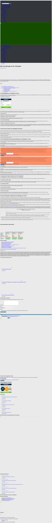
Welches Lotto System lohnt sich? (6, 243)
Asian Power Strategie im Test (7, 5)
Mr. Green (4, 51)
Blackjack (4, 17)
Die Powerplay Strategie (6, 7)
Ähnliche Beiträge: (6, 91)
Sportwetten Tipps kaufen (5, 45)
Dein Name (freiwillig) (3, 153)
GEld (5, 249)
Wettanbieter (3, 9)
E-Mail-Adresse (2, 307)
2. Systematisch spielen (6, 89)
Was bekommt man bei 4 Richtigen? (7, 246)
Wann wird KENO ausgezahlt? (6, 245)
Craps (4, 18)
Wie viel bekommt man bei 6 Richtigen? (7, 242)
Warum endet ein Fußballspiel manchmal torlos (8, 476)
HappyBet (4, 10)
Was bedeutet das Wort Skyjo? (10, 498)
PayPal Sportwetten (4, 55)
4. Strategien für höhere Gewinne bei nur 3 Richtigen (8, 88)
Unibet (4, 11)
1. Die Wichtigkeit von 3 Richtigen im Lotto (7, 86)
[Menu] (0, 2)
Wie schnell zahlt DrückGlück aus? (6, 412)
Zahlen (15, 249)
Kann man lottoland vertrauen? (6, 408)
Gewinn (7, 249)
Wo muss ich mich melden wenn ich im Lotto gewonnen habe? (10, 244)
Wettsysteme (3, 49)
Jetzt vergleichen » (6, 107)
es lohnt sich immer (11, 207)
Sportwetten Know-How (5, 8)
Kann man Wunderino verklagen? (6, 400)
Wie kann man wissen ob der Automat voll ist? (8, 404)
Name (1, 306)
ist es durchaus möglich (18, 174)
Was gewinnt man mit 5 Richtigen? (6, 247)
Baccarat (4, 16)
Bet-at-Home (5, 12)
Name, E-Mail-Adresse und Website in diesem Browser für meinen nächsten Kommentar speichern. (14, 310)
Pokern (4, 60)
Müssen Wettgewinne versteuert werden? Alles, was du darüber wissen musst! (12, 484)
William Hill (4, 53)
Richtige (13, 249)
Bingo (4, 57)
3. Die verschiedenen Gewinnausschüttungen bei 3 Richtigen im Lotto (10, 87)
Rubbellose (4, 21)
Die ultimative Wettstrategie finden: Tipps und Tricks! (9, 480)
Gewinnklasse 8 (48, 130)
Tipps (50, 181)
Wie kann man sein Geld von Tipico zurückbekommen (9, 488)
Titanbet (4, 13)
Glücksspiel (9, 249)
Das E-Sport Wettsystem (6, 47)
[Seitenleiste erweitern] (0, 313)
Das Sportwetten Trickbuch (7, 6)
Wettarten (3, 14)
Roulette (4, 20)
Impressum (3, 520)
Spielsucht (3, 62)
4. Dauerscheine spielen (6, 90)
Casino (3, 15)
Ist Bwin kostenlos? (7, 500)
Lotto (11, 249)
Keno (4, 59)
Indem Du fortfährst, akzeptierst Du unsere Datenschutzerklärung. (10, 379)
